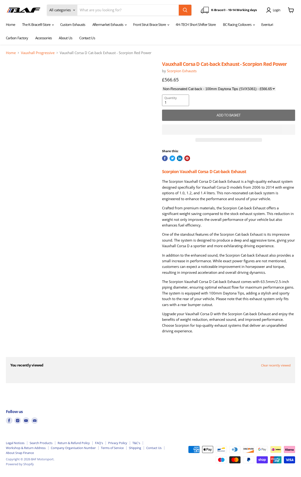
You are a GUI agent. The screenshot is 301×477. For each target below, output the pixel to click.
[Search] (185, 10)
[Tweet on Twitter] (172, 158)
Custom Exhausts (72, 24)
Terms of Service (112, 448)
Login (276, 10)
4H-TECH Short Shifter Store (196, 24)
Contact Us (87, 38)
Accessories (43, 38)
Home (10, 24)
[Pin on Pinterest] (187, 158)
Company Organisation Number (73, 448)
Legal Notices (15, 443)
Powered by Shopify (20, 464)
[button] (228, 129)
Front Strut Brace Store (150, 24)
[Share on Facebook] (165, 158)
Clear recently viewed (276, 365)
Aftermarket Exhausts (108, 24)
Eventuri (267, 24)
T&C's (136, 443)
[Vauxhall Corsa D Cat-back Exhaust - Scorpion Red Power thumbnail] (14, 74)
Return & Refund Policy (74, 443)
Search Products (41, 443)
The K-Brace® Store (36, 24)
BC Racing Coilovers (237, 24)
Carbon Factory (17, 38)
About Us (65, 38)
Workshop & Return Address (26, 448)
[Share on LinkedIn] (179, 158)
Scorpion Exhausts (182, 70)
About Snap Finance (20, 453)
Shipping (135, 448)
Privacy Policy (117, 443)
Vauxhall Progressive (38, 53)
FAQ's (99, 443)
